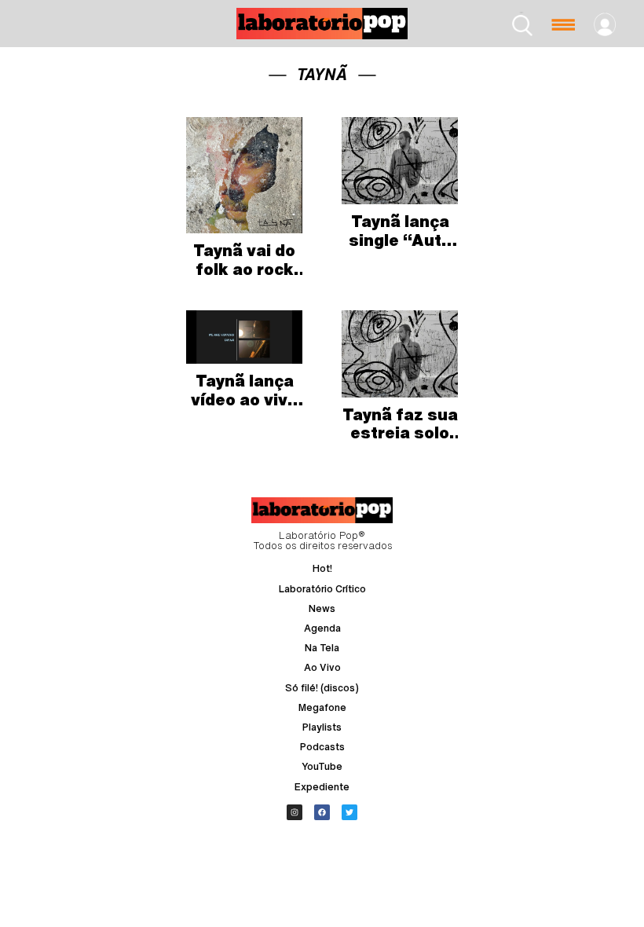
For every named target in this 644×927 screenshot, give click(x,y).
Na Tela (322, 648)
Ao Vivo (322, 667)
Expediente (322, 787)
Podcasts (322, 747)
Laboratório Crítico (322, 589)
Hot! (322, 568)
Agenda (322, 628)
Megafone (322, 707)
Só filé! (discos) (322, 688)
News (322, 608)
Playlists (322, 727)
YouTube (322, 766)
